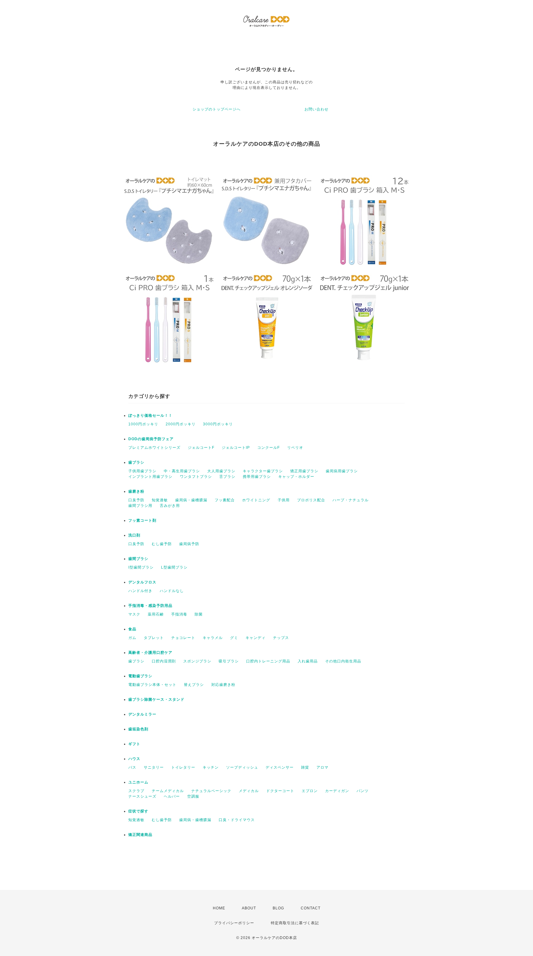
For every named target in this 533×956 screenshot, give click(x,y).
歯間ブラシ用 (140, 505)
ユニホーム (138, 782)
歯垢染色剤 (138, 729)
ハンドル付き (140, 591)
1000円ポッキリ (143, 424)
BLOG (278, 908)
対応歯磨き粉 (223, 685)
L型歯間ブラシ (174, 567)
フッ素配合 (225, 500)
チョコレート (183, 638)
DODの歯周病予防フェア (151, 439)
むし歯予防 (162, 544)
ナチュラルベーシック (211, 791)
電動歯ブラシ (140, 676)
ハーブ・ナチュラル (351, 500)
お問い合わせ (316, 109)
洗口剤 (134, 535)
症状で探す (138, 811)
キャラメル (213, 638)
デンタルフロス (142, 582)
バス (132, 767)
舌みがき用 (170, 505)
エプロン (310, 791)
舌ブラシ (227, 476)
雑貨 (305, 767)
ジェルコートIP (236, 447)
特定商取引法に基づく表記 (295, 923)
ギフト (134, 744)
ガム (132, 638)
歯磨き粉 (136, 491)
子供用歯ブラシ (142, 471)
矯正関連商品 (140, 835)
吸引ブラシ (229, 661)
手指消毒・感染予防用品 (150, 605)
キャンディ (256, 638)
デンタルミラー (142, 714)
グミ (234, 638)
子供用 (284, 500)
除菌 (199, 614)
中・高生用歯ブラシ (182, 471)
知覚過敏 (160, 500)
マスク (134, 614)
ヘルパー (172, 796)
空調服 (193, 796)
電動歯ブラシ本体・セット (152, 685)
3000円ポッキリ (218, 424)
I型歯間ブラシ (141, 567)
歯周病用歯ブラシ (342, 471)
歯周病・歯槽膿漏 (191, 500)
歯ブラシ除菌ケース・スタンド (156, 699)
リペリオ (295, 447)
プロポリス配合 (311, 500)
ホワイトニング (256, 500)
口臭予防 (136, 500)
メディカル (249, 791)
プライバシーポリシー (234, 923)
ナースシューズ (142, 796)
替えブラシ (194, 685)
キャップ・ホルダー (296, 476)
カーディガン (337, 791)
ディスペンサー (280, 767)
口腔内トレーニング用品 (268, 661)
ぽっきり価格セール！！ (150, 415)
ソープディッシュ (242, 767)
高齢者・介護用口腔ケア (150, 652)
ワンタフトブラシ (196, 476)
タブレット (154, 638)
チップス (281, 638)
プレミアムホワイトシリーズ (154, 447)
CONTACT (310, 908)
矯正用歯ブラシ (304, 471)
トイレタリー (183, 767)
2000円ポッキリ (181, 424)
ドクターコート (280, 791)
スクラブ (136, 791)
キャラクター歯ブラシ (263, 471)
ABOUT (249, 908)
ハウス (134, 759)
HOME (219, 908)
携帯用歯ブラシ (257, 476)
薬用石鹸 (156, 614)
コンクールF (268, 447)
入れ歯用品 (308, 661)
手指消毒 (179, 614)
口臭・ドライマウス (237, 820)
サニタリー (154, 767)
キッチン (211, 767)
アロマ (322, 767)
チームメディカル (168, 791)
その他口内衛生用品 (343, 661)
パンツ (363, 791)
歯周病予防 (189, 544)
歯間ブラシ (138, 559)
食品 (132, 629)
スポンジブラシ (197, 661)
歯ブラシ (136, 462)
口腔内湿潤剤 (164, 661)
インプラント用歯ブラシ (150, 476)
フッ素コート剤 (142, 520)
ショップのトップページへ (216, 109)
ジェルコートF (201, 447)
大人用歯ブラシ (221, 471)
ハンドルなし (172, 591)
